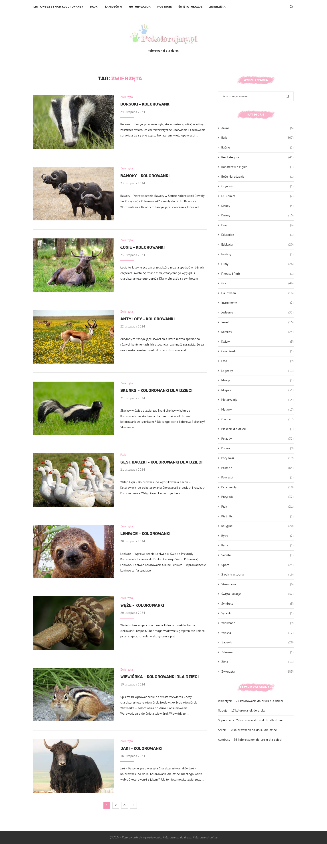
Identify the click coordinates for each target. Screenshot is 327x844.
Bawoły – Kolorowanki (145, 175)
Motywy (257, 409)
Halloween (257, 293)
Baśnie (257, 147)
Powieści (257, 477)
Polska (257, 448)
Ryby (257, 536)
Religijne (257, 526)
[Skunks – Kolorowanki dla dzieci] (73, 408)
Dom (257, 225)
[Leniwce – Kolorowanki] (73, 551)
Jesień (257, 322)
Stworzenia (257, 584)
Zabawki (257, 642)
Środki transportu (257, 574)
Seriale (257, 555)
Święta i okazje (190, 6)
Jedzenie (257, 312)
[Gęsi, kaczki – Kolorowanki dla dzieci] (73, 479)
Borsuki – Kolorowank (145, 104)
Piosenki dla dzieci (257, 429)
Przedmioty (257, 487)
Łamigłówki (113, 6)
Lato (257, 361)
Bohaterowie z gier (257, 167)
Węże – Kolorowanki (142, 605)
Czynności (257, 186)
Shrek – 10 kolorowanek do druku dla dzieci (247, 730)
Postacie (164, 6)
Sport (257, 565)
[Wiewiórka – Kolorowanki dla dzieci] (73, 694)
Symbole (257, 604)
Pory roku (257, 458)
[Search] (291, 6)
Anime (257, 128)
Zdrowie (257, 652)
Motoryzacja (140, 6)
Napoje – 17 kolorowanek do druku (241, 710)
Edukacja (257, 244)
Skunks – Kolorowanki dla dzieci (156, 390)
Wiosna (257, 633)
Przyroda (257, 497)
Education (257, 235)
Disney (257, 206)
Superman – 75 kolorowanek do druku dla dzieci (250, 720)
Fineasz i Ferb (257, 274)
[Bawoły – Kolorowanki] (73, 193)
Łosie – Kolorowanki (142, 247)
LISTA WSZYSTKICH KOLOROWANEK (58, 6)
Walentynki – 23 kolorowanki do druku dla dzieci (250, 701)
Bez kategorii (257, 157)
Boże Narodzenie (257, 177)
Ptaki (257, 506)
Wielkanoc (257, 623)
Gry (257, 283)
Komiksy (257, 332)
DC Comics (257, 196)
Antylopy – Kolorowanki (147, 319)
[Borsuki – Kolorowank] (73, 122)
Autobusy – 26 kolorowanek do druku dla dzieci (250, 740)
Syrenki (257, 613)
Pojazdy (257, 439)
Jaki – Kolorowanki (141, 748)
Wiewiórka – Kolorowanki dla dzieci (159, 676)
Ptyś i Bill (257, 516)
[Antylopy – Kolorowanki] (73, 336)
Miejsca (257, 390)
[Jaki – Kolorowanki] (73, 766)
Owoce (257, 419)
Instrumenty (257, 303)
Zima (257, 662)
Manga (257, 380)
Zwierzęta (217, 6)
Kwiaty (257, 342)
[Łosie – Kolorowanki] (73, 265)
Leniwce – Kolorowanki (145, 533)
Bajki (94, 6)
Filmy (257, 264)
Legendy (257, 371)
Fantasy (257, 254)
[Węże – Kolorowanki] (73, 623)
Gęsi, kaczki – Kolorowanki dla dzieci (161, 462)
